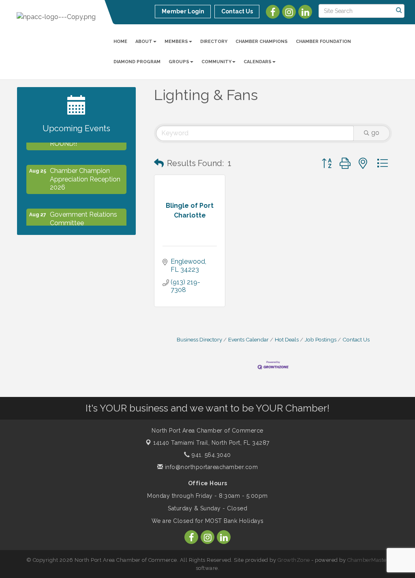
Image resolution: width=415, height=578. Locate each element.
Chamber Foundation (323, 41)
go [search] (375, 133)
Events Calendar (248, 339)
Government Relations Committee (83, 215)
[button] (159, 163)
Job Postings (320, 339)
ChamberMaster (368, 560)
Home (120, 41)
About (143, 41)
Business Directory (199, 339)
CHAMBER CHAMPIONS (261, 41)
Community (216, 61)
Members (176, 41)
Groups (179, 61)
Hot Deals (287, 339)
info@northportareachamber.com (210, 467)
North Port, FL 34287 (211, 442)
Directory (213, 41)
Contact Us (356, 339)
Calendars (258, 61)
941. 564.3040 (210, 455)
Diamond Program (136, 61)
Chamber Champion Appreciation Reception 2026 (85, 176)
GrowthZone (294, 560)
